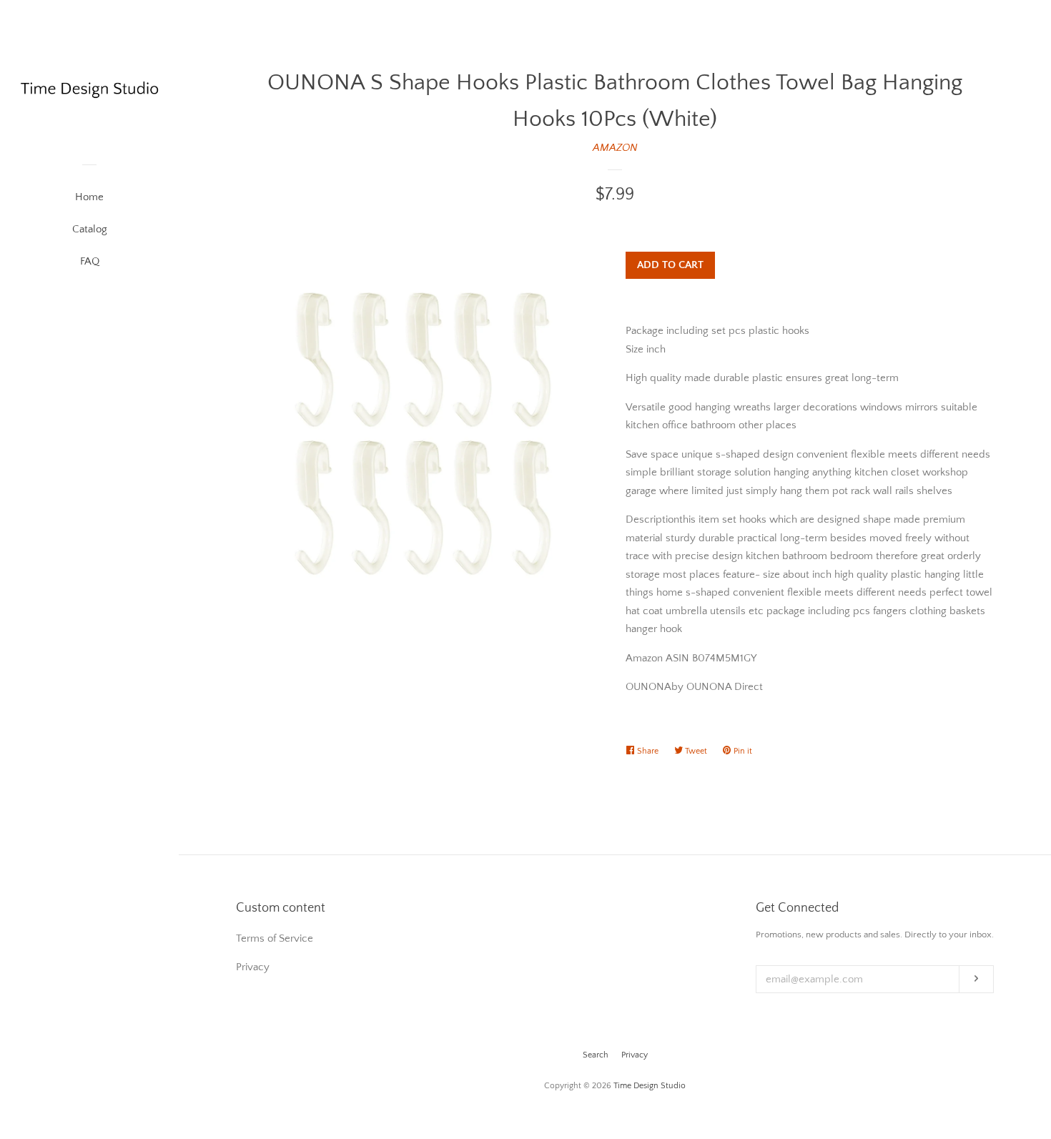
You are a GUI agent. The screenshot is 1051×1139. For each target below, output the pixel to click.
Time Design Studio (649, 1085)
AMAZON (615, 148)
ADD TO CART (670, 265)
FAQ (89, 261)
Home (89, 197)
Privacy (634, 1055)
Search (595, 1055)
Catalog (89, 229)
